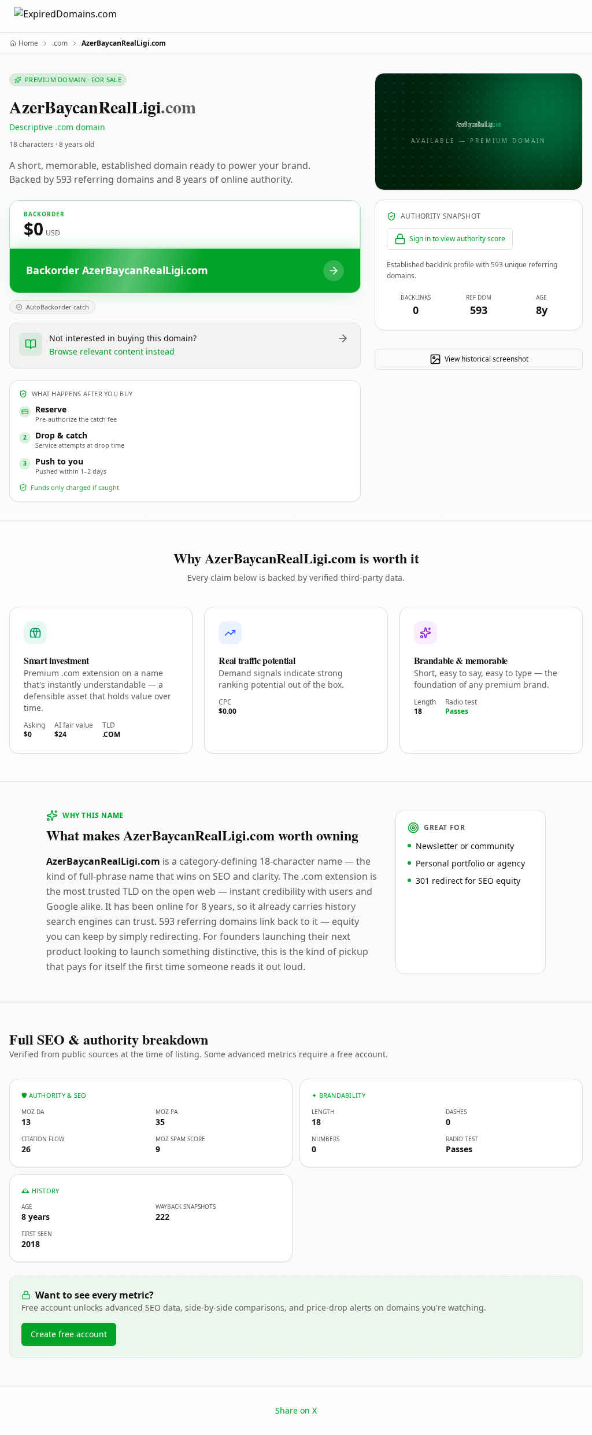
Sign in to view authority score (457, 239)
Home (28, 43)
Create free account (69, 1334)
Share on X (296, 1410)
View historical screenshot (486, 359)
